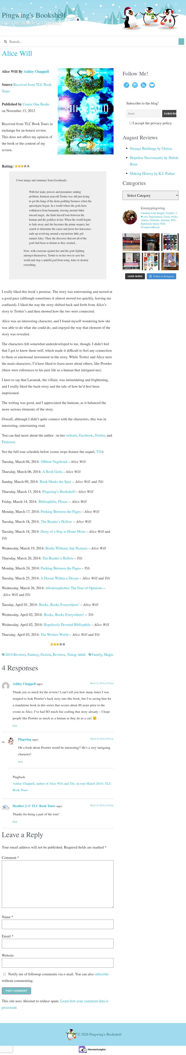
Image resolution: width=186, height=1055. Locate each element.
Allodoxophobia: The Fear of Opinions (73, 587)
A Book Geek (52, 471)
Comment (10, 857)
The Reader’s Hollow (56, 521)
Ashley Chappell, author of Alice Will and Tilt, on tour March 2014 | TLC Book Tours (62, 786)
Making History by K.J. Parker (152, 173)
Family (97, 654)
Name (7, 917)
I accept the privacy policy (152, 123)
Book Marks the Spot (55, 481)
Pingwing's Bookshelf (34, 15)
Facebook (86, 435)
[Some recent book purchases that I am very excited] (131, 242)
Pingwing (24, 739)
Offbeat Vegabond (54, 461)
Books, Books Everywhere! (59, 604)
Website (8, 955)
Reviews (59, 654)
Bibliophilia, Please (53, 501)
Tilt (99, 451)
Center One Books (36, 104)
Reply (15, 725)
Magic (108, 654)
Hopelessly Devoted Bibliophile (67, 624)
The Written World (54, 634)
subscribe (102, 974)
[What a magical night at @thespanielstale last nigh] (150, 242)
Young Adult (76, 654)
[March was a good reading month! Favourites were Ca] (150, 261)
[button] (181, 41)
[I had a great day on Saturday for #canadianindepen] (131, 261)
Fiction (46, 654)
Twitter (100, 435)
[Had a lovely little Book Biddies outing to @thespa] (170, 261)
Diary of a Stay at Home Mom (63, 531)
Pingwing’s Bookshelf (58, 491)
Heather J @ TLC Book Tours (34, 805)
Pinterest (8, 441)
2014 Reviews (15, 654)
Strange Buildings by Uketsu (151, 148)
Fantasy (33, 654)
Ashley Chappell (36, 71)
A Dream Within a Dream (60, 578)
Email (7, 936)
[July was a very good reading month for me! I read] (170, 242)
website (71, 435)
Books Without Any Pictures (66, 548)
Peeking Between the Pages (61, 511)
